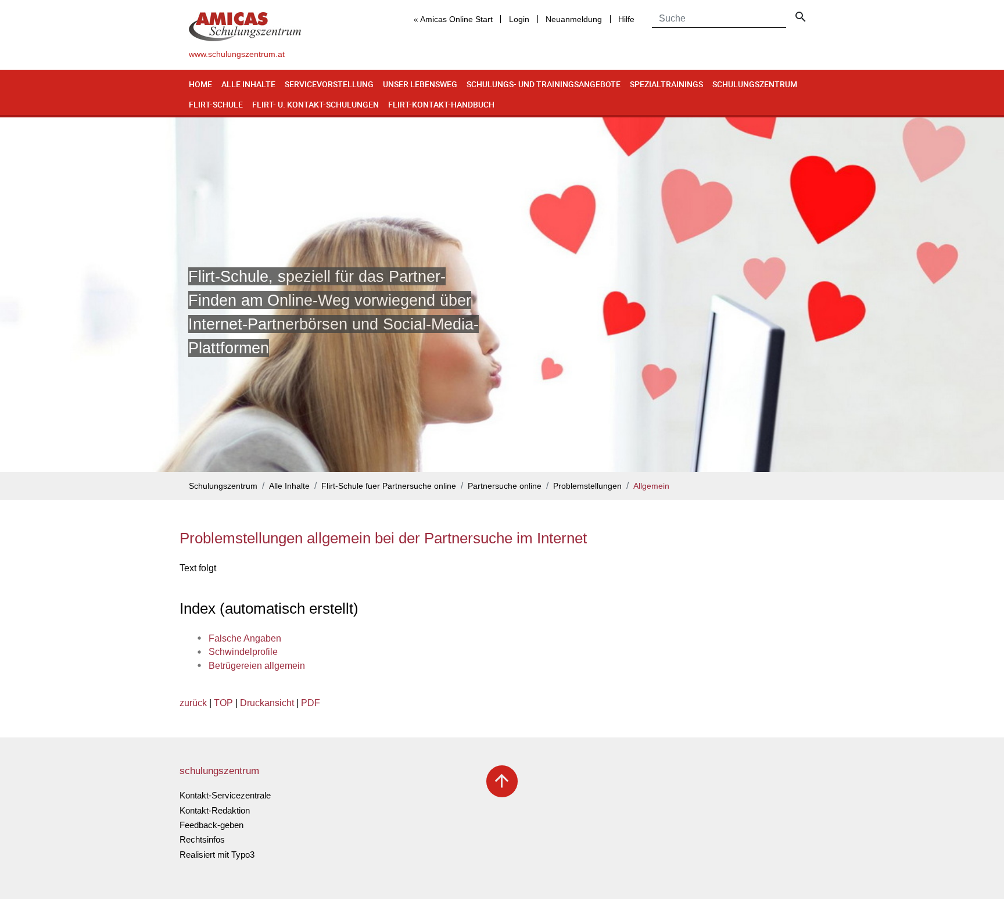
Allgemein (651, 486)
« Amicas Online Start (453, 19)
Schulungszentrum (754, 83)
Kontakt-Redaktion (215, 810)
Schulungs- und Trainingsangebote (544, 83)
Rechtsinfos (202, 839)
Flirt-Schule (216, 104)
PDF (310, 703)
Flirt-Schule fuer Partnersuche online (388, 486)
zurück (193, 703)
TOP (223, 703)
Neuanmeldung (574, 19)
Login (519, 19)
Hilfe (626, 19)
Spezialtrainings (666, 83)
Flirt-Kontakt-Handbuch (441, 104)
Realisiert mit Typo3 (217, 854)
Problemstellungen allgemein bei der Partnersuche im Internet (383, 538)
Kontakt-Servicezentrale (225, 795)
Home (200, 83)
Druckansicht (267, 703)
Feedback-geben (211, 825)
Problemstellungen (587, 486)
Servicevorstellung (329, 83)
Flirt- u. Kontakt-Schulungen (315, 104)
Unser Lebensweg (420, 83)
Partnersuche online (505, 486)
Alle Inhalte (248, 83)
